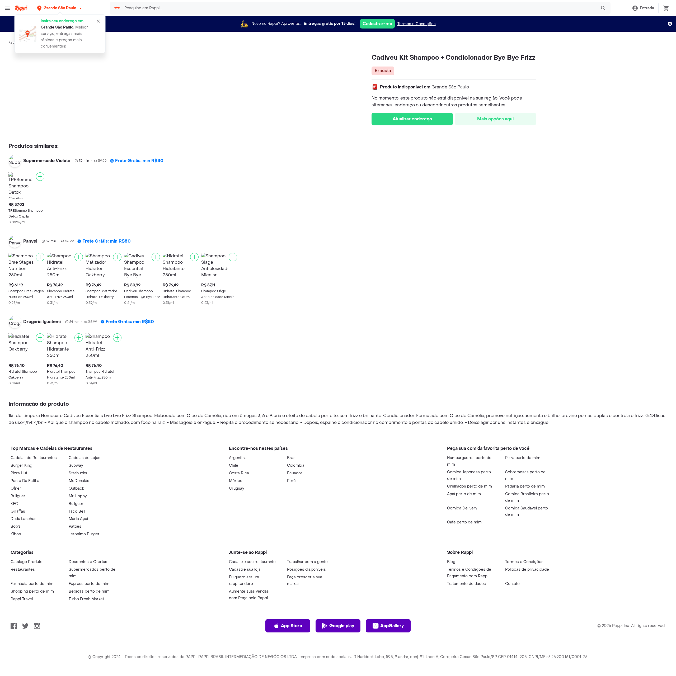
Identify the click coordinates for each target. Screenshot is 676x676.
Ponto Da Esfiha (25, 480)
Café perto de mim (464, 522)
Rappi (12, 42)
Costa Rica (239, 473)
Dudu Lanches (23, 518)
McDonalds (79, 480)
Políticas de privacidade (527, 569)
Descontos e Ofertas (88, 561)
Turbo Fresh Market (86, 599)
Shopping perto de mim (32, 591)
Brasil (292, 457)
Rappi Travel (22, 599)
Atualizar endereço (412, 119)
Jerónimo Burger (84, 534)
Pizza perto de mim (522, 457)
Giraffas (18, 511)
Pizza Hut (19, 473)
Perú (291, 480)
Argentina (238, 457)
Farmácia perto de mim (32, 583)
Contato (512, 583)
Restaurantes (23, 569)
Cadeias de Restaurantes (34, 457)
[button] (60, 8)
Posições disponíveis (306, 569)
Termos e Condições (416, 23)
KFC (14, 503)
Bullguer (18, 496)
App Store (291, 625)
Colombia (295, 465)
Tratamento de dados (466, 583)
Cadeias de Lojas (84, 457)
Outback (76, 488)
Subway (76, 465)
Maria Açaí (78, 518)
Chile (233, 465)
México (235, 480)
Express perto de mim (89, 583)
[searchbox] (359, 8)
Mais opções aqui (495, 119)
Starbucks (78, 473)
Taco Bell (77, 511)
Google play (341, 625)
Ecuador (294, 473)
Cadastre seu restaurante (252, 561)
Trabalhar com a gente (307, 561)
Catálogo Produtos (28, 561)
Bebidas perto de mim (89, 591)
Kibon (16, 534)
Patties (75, 526)
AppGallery (392, 625)
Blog (451, 561)
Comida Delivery (462, 508)
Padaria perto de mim (525, 486)
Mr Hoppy (78, 496)
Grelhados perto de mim (469, 486)
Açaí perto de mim (464, 494)
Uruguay (236, 488)
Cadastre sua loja (245, 569)
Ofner (16, 488)
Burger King (21, 465)
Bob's (16, 526)
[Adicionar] (40, 176)
